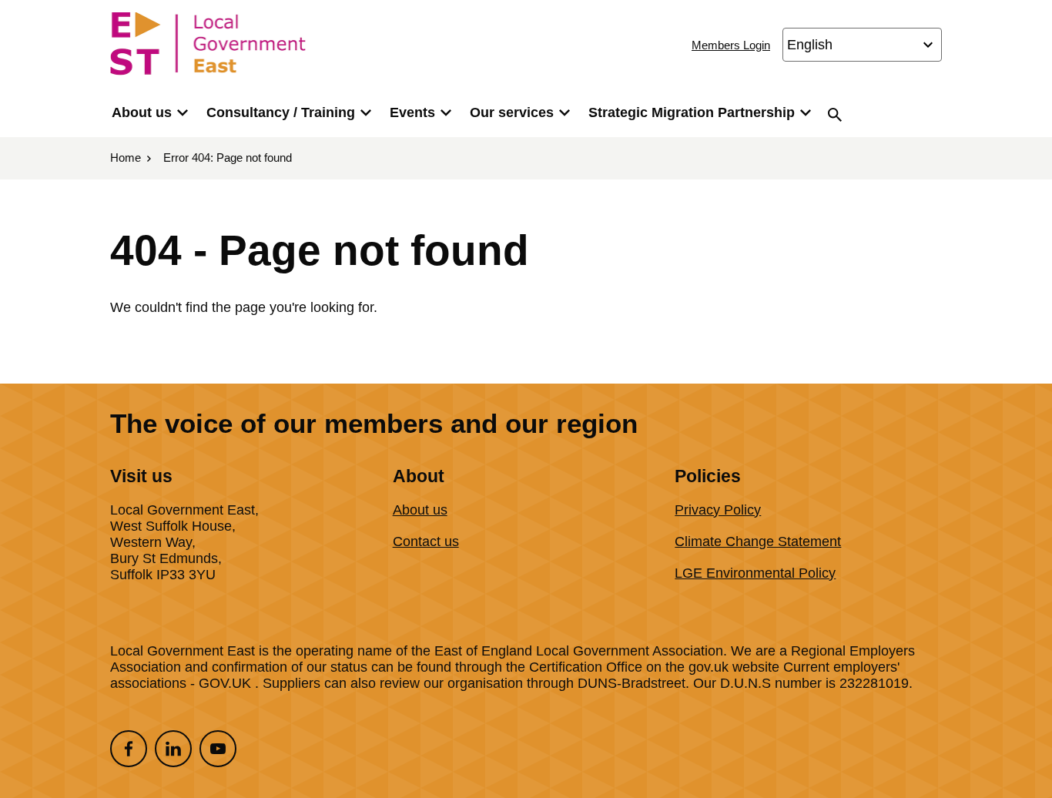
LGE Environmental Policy (755, 573)
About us (142, 112)
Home (125, 157)
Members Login (731, 45)
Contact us (426, 541)
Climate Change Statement (758, 541)
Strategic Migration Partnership (691, 112)
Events (412, 112)
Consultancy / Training (280, 112)
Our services (512, 112)
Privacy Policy (718, 510)
